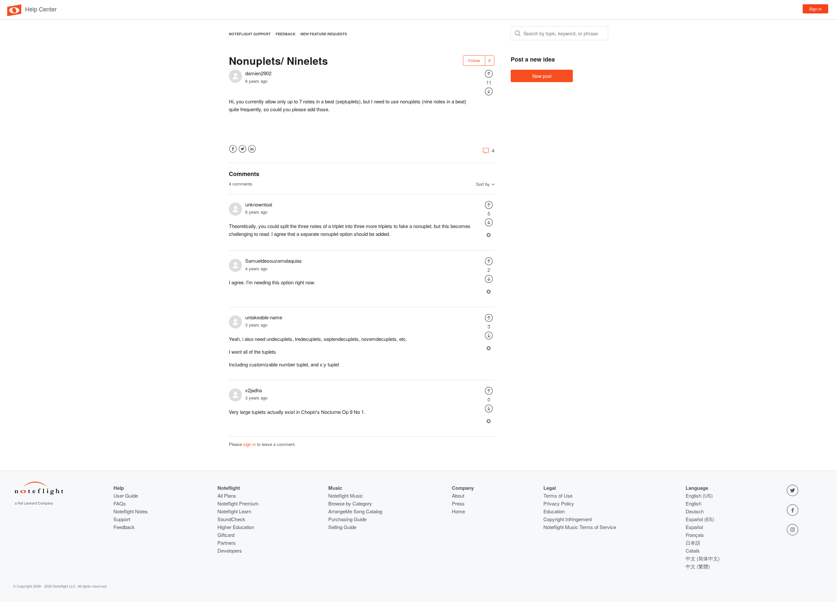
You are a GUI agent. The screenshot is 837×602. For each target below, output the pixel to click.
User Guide (125, 495)
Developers (229, 550)
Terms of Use (557, 495)
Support (121, 519)
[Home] (14, 14)
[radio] (489, 73)
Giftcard (225, 534)
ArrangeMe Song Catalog (355, 511)
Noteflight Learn (234, 511)
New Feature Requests (323, 33)
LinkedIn (252, 149)
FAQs (119, 503)
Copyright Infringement (567, 519)
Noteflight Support (250, 33)
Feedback (286, 33)
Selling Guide (342, 526)
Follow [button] (474, 60)
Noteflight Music (345, 495)
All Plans (226, 495)
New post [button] (542, 76)
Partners (226, 542)
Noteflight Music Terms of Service (579, 526)
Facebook (233, 149)
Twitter (242, 149)
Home (458, 511)
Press (458, 503)
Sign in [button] (815, 8)
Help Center (41, 9)
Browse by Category (350, 503)
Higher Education (235, 526)
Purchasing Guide (347, 519)
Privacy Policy (558, 503)
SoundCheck (231, 519)
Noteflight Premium (238, 503)
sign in (249, 444)
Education (554, 511)
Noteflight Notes (130, 511)
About (458, 495)
